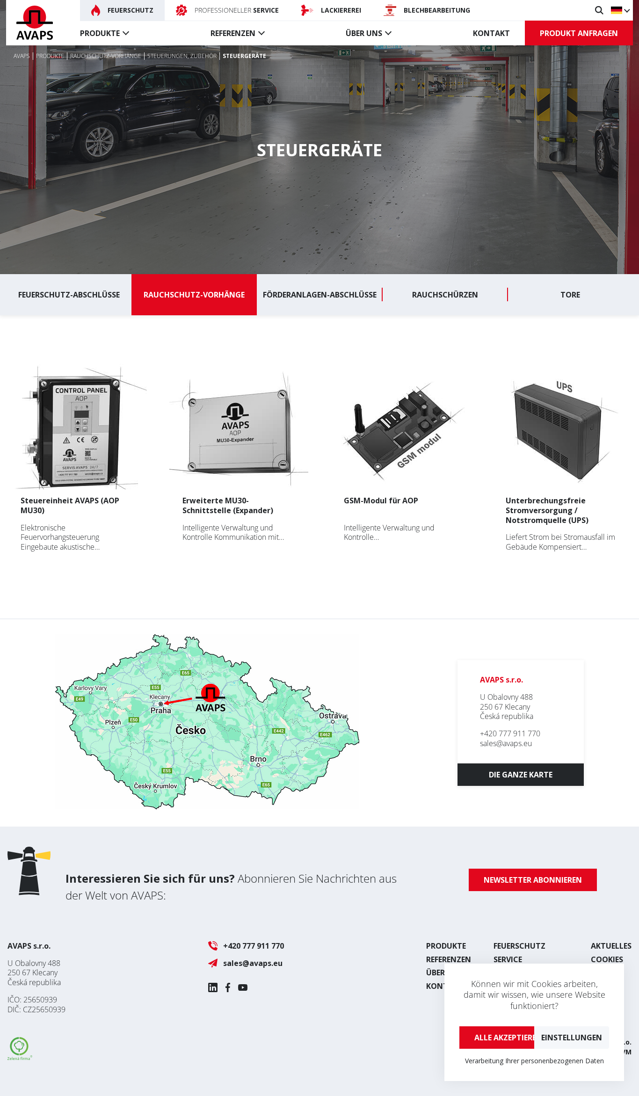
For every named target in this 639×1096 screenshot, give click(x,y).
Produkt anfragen (579, 33)
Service (508, 959)
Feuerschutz (519, 946)
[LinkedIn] (213, 987)
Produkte (100, 33)
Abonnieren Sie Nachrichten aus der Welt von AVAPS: (231, 887)
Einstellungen (571, 1037)
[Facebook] (227, 987)
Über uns (364, 33)
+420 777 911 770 (510, 733)
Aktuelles (611, 946)
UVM (624, 1051)
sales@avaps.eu (506, 743)
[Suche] (599, 10)
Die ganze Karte (520, 774)
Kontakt (491, 33)
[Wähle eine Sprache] (620, 10)
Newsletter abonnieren (533, 880)
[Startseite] (34, 23)
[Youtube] (242, 987)
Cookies (607, 959)
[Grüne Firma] (19, 1057)
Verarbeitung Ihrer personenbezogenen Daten (534, 1060)
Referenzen (233, 33)
